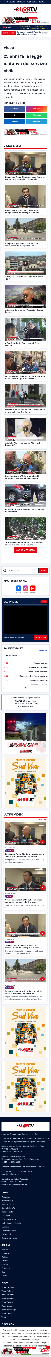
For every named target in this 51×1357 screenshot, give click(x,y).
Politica (4, 1257)
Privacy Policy (7, 1200)
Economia (5, 1268)
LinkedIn (14, 121)
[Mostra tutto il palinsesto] (25, 688)
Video (3, 1317)
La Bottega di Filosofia (11, 1223)
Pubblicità (32, 2)
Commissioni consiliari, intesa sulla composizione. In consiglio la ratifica (22, 946)
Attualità (4, 1261)
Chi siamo (11, 2)
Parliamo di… (7, 1234)
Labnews (5, 1227)
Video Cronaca (7, 1287)
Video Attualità (7, 1295)
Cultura (4, 1264)
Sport (3, 1272)
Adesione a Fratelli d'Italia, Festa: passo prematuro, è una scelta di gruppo (23, 901)
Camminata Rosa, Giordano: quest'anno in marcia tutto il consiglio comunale (24, 855)
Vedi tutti (43, 650)
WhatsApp (37, 115)
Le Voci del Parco (8, 1230)
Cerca (42, 2)
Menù (7, 27)
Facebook (14, 109)
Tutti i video (42, 819)
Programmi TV (7, 1204)
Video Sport (6, 1306)
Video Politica (7, 1291)
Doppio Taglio (7, 1212)
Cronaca (5, 1253)
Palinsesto (5, 1197)
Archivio (4, 1249)
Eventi (4, 1276)
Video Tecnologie (8, 1310)
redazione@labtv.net (10, 1174)
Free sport (5, 1216)
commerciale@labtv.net (17, 1184)
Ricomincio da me (9, 1238)
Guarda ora (40, 637)
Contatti (21, 2)
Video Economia (8, 1298)
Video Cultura (7, 1302)
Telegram (36, 121)
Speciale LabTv (8, 1208)
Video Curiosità (8, 1313)
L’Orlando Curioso (9, 1219)
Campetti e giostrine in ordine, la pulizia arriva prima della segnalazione (23, 992)
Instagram (37, 109)
